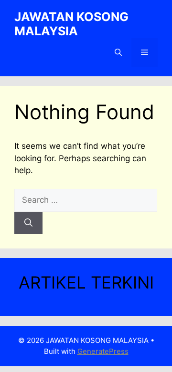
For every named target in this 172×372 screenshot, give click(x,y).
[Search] (28, 223)
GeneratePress (103, 351)
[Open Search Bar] (118, 52)
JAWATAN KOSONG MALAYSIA (71, 24)
